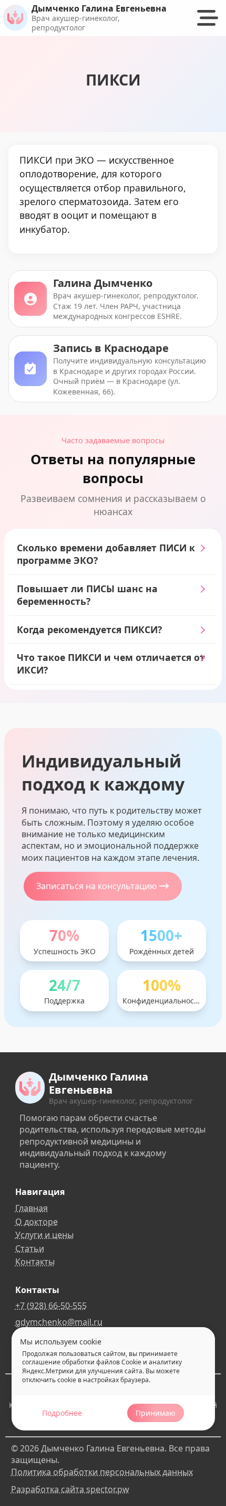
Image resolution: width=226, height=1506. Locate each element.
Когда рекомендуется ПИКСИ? (89, 629)
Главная (31, 1208)
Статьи (29, 1248)
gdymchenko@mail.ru (58, 1322)
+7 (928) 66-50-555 (51, 1305)
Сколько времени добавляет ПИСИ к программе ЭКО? (106, 554)
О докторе (36, 1221)
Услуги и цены (44, 1235)
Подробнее (62, 1413)
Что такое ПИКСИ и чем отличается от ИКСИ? (111, 664)
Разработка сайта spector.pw (70, 1489)
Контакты (35, 1261)
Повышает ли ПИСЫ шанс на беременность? (87, 595)
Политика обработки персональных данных (102, 1472)
